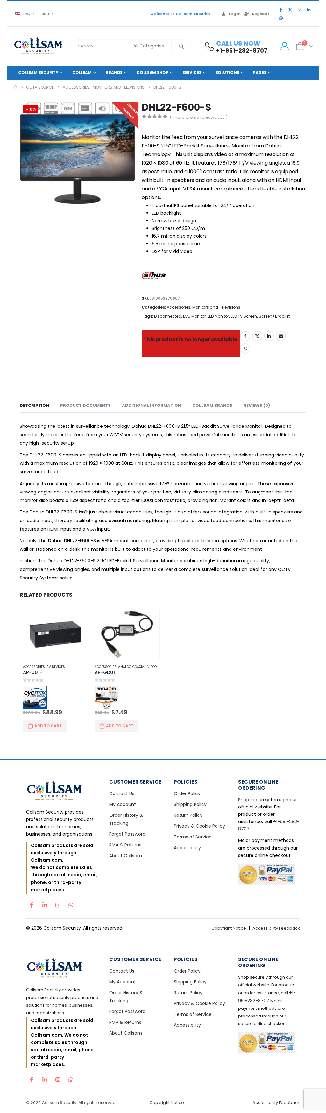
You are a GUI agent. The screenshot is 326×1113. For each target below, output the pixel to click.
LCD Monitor (194, 316)
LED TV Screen (244, 316)
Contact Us (121, 793)
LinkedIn (269, 336)
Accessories (178, 307)
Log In (235, 13)
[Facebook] (281, 9)
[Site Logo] (38, 46)
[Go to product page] (55, 634)
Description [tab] (34, 405)
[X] (290, 9)
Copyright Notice (228, 928)
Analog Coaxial (132, 666)
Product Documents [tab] (85, 405)
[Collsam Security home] (62, 791)
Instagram (57, 903)
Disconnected (167, 316)
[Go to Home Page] (15, 87)
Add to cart (48, 726)
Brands (114, 72)
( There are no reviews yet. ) (199, 117)
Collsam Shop (152, 72)
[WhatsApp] (281, 18)
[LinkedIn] (308, 9)
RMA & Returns (125, 845)
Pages (259, 72)
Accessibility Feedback (276, 928)
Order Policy (187, 793)
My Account (122, 804)
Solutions (227, 72)
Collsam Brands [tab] (212, 405)
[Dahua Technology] (155, 277)
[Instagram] (299, 9)
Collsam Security (38, 72)
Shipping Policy (190, 804)
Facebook (245, 336)
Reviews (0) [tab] (257, 405)
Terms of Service (193, 837)
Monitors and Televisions (216, 307)
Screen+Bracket (274, 316)
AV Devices (55, 666)
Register (260, 13)
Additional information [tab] (151, 405)
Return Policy (188, 815)
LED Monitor (218, 316)
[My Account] (284, 46)
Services (192, 72)
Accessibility (187, 847)
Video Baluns (158, 666)
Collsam (82, 72)
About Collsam (125, 855)
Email (281, 336)
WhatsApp (245, 348)
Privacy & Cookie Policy (199, 826)
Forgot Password (127, 834)
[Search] (181, 46)
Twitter (257, 336)
